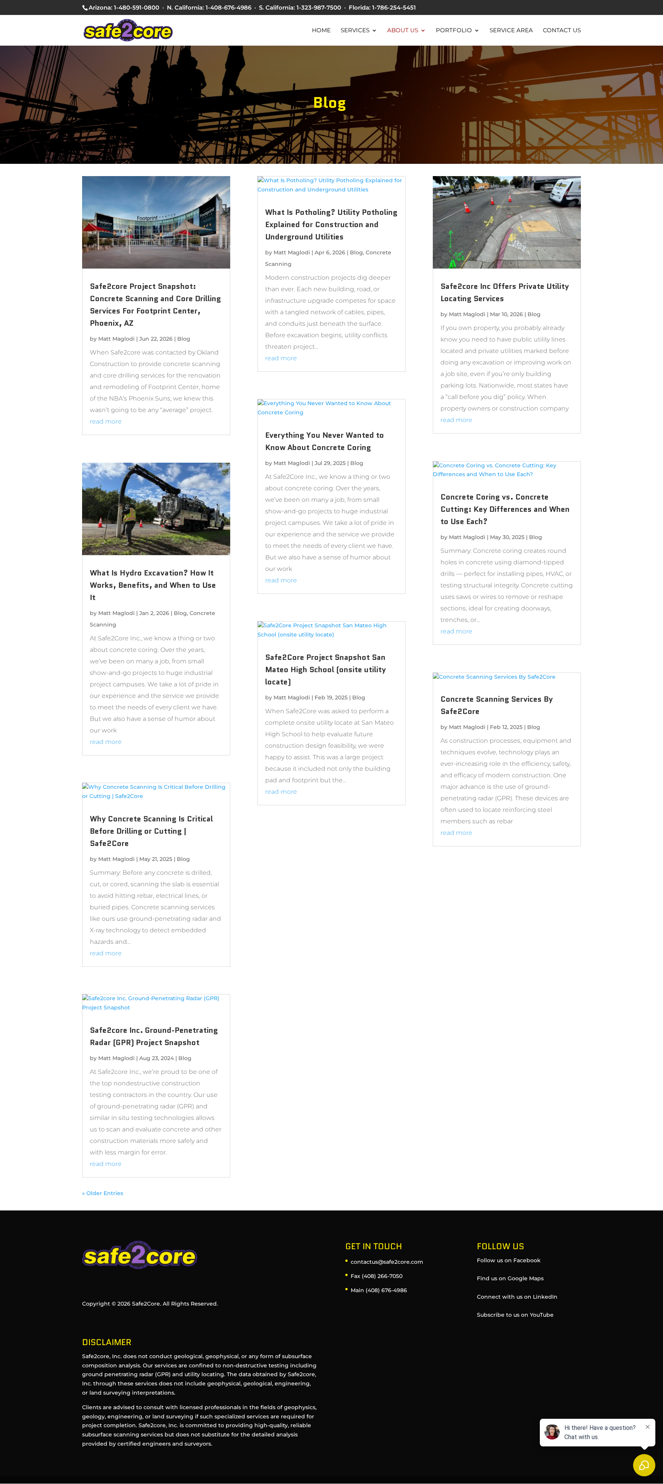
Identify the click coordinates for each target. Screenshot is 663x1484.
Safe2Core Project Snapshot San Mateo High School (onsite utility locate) (325, 669)
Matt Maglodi (116, 338)
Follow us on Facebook (509, 1260)
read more (106, 421)
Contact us (562, 31)
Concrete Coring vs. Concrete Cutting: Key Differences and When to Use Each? (505, 509)
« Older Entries (102, 1193)
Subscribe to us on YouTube (515, 1314)
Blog (183, 338)
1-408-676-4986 (228, 7)
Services (355, 31)
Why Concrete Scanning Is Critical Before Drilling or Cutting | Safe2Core (151, 831)
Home (321, 31)
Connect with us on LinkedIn (517, 1296)
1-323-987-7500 (319, 7)
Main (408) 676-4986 (379, 1290)
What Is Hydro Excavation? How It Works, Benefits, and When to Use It (153, 585)
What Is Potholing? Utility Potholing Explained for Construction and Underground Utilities (331, 224)
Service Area (511, 31)
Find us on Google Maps (510, 1278)
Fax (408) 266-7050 (376, 1276)
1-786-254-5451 (394, 7)
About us (402, 31)
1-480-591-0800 (136, 7)
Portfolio (454, 31)
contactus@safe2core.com (387, 1261)
